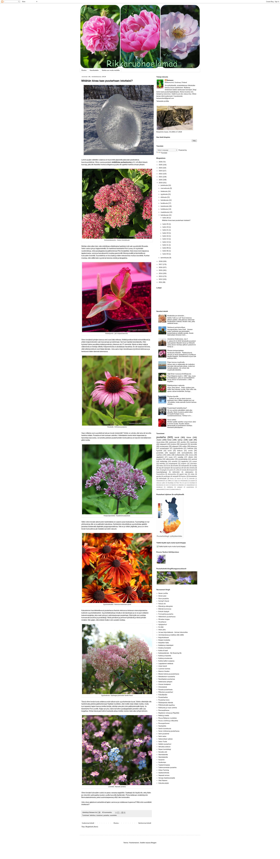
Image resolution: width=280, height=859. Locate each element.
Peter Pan (179, 482)
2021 (161, 177)
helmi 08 (166, 248)
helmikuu (92, 815)
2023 (161, 171)
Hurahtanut (162, 622)
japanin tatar (183, 474)
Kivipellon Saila (163, 642)
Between (170, 80)
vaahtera (159, 455)
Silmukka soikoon (164, 747)
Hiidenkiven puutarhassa (166, 616)
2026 (161, 162)
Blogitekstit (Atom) (92, 827)
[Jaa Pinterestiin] (124, 812)
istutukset (99, 815)
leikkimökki (176, 472)
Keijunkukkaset (163, 637)
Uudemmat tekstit (88, 823)
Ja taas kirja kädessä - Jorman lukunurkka (173, 632)
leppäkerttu (184, 461)
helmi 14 (166, 239)
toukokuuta (165, 206)
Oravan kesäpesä (164, 684)
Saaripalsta (162, 726)
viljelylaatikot (189, 472)
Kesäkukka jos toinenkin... (176, 315)
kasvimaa (193, 442)
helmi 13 (166, 242)
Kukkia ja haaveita (164, 655)
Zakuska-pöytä (163, 783)
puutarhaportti (173, 463)
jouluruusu (172, 442)
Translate (164, 153)
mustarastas (164, 446)
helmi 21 (166, 230)
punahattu (159, 453)
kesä (169, 440)
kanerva (179, 478)
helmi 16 (166, 236)
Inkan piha (162, 629)
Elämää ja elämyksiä (165, 606)
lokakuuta (164, 191)
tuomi (170, 450)
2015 (161, 270)
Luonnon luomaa (164, 668)
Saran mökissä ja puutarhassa (168, 731)
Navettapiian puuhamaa (166, 679)
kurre (167, 485)
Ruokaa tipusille (172, 396)
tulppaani (175, 446)
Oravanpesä (162, 687)
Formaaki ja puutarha (165, 614)
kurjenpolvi (167, 468)
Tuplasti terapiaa (164, 765)
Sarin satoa (162, 736)
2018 (161, 261)
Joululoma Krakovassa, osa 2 (177, 339)
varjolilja (180, 457)
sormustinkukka (187, 453)
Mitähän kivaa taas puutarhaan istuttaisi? (107, 80)
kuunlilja (194, 465)
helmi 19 (166, 233)
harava (172, 478)
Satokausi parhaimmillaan (176, 327)
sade (191, 440)
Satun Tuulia (162, 741)
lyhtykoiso (181, 485)
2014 (161, 273)
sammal (194, 459)
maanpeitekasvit (160, 480)
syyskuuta (164, 194)
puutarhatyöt (164, 448)
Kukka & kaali (163, 650)
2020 (161, 180)
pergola (164, 470)
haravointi (183, 444)
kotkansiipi (163, 461)
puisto (171, 470)
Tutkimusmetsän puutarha (167, 767)
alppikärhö (160, 457)
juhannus (194, 446)
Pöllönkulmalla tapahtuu (166, 705)
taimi (185, 468)
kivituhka (175, 465)
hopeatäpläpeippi (161, 472)
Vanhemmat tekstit (144, 823)
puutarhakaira (190, 487)
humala (184, 470)
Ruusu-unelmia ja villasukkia (168, 721)
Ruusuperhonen (164, 723)
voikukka (192, 468)
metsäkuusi (159, 487)
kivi (185, 478)
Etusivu (84, 70)
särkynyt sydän (160, 482)
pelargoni (179, 487)
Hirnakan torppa (164, 619)
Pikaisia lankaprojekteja (175, 350)
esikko (169, 455)
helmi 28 (166, 218)
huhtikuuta (164, 209)
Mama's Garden (164, 671)
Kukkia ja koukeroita (165, 658)
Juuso (158, 440)
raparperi (172, 453)
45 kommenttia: (107, 812)
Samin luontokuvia (164, 728)
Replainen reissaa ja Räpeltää (168, 713)
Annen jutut (162, 596)
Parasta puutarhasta (165, 689)
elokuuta (164, 197)
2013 (161, 276)
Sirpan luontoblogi (164, 749)
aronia (190, 450)
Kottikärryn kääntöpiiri (165, 645)
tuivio (167, 489)
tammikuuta (165, 257)
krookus (173, 444)
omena (191, 455)
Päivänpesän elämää (165, 702)
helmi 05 (166, 251)
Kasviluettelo (94, 70)
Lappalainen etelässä (165, 663)
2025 (161, 165)
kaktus (161, 465)
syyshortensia (178, 448)
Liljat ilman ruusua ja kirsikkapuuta (179, 374)
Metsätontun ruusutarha (166, 676)
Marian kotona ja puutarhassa (168, 674)
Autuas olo (162, 603)
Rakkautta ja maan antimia (167, 708)
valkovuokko (170, 459)
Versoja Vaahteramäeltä (166, 778)
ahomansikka (172, 474)
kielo (157, 470)
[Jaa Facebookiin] (122, 812)
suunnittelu (113, 815)
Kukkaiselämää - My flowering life (169, 653)
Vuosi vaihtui (171, 420)
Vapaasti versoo (163, 775)
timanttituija (170, 482)
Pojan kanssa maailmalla (176, 362)
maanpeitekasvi (190, 485)
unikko (184, 446)
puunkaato (167, 476)
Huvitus (183, 476)
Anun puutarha (163, 598)
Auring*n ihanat (163, 601)
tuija (159, 468)
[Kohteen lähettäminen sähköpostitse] (116, 812)
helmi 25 (166, 224)
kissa (189, 437)
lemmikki (194, 444)
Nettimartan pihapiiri (165, 682)
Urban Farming (163, 770)
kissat (168, 465)
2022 (161, 174)
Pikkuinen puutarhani (165, 692)
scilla (177, 470)
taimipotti (175, 476)
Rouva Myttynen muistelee (167, 718)
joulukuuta (164, 185)
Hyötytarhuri (162, 624)
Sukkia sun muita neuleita (111, 70)
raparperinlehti (160, 489)
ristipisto (183, 463)
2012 (161, 279)
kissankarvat (159, 485)
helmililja (162, 463)
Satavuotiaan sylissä (165, 739)
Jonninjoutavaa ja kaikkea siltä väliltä (171, 635)
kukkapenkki (185, 465)
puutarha (106, 815)
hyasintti (159, 450)
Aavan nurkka (163, 593)
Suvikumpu (162, 762)
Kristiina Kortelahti (164, 648)
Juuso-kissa (160, 442)
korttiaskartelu (180, 455)
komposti (192, 470)
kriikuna (180, 450)
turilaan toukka (175, 489)
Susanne (161, 760)
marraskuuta (165, 188)
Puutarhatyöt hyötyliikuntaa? (177, 408)
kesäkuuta (164, 203)
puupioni (192, 480)
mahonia (190, 448)
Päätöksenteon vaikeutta (175, 385)
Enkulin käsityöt (163, 611)
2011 (161, 282)
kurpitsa (159, 459)
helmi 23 (166, 227)
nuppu (176, 480)
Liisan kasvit (162, 666)
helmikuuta (165, 215)
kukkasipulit (162, 478)
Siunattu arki (162, 752)
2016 (161, 267)
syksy (180, 440)
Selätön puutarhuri (164, 744)
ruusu (171, 457)
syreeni (194, 461)
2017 (161, 264)
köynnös (173, 485)
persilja (158, 476)
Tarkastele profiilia (162, 101)
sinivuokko (193, 463)
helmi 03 (166, 254)
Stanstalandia (163, 754)
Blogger (153, 842)
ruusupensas (177, 468)
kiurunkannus (192, 476)
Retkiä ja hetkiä (163, 715)
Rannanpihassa (163, 710)
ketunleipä (192, 482)
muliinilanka (170, 487)
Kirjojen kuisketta (164, 640)
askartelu (174, 461)
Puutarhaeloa (163, 697)
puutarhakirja (182, 459)
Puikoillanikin (162, 695)
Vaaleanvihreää (163, 773)
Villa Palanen (162, 780)
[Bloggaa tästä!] (118, 812)
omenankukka (184, 480)
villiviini (190, 457)
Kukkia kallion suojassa (166, 661)
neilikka (170, 480)
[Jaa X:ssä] (120, 812)
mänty (192, 474)
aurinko (183, 442)
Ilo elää (160, 627)
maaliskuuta (165, 212)
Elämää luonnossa (164, 609)
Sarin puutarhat (163, 734)
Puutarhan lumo (163, 700)
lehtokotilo (192, 478)
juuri (186, 482)
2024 (161, 168)
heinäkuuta (165, 200)
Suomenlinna (160, 474)
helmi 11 (166, 245)
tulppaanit (163, 444)
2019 (161, 182)
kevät (177, 437)
